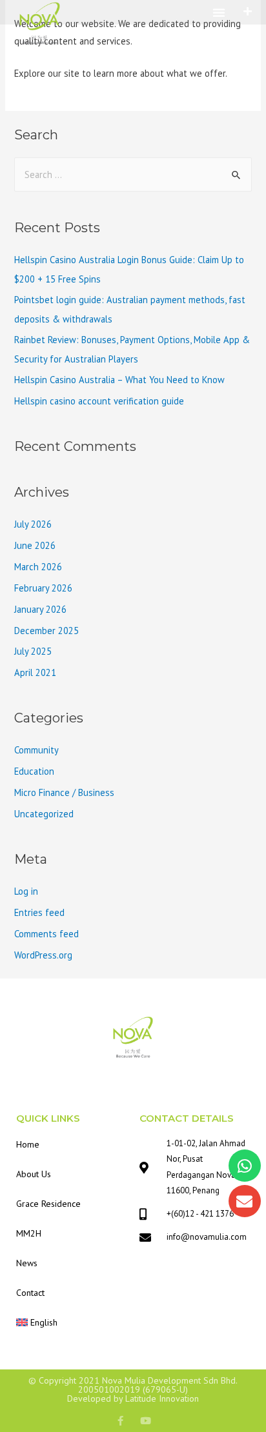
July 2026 (33, 524)
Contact (30, 1292)
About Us (33, 1174)
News (26, 1263)
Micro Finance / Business (64, 792)
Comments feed (46, 934)
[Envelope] (245, 1201)
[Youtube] (145, 1421)
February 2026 (43, 588)
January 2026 (40, 609)
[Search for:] (132, 174)
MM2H (28, 1233)
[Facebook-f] (120, 1421)
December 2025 (46, 630)
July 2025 (33, 651)
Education (34, 771)
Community (36, 750)
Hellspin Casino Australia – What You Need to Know (119, 379)
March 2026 (38, 567)
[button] (219, 12)
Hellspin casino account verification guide (99, 401)
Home (27, 1144)
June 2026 (35, 545)
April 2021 (35, 672)
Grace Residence (48, 1203)
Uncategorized (44, 814)
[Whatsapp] (245, 1165)
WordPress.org (43, 955)
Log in (26, 891)
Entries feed (39, 912)
